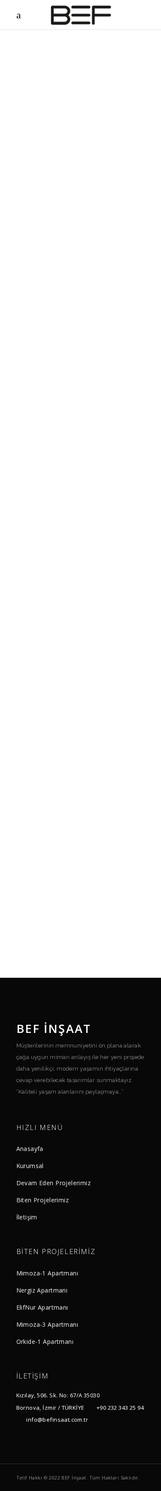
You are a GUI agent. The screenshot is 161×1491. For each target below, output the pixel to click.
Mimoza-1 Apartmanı (47, 1273)
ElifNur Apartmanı (42, 1307)
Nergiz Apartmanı (42, 1290)
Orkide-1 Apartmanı (45, 1341)
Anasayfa (29, 1149)
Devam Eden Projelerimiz (53, 1183)
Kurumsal (30, 1166)
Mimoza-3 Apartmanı (47, 1324)
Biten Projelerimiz (42, 1200)
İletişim (26, 1217)
